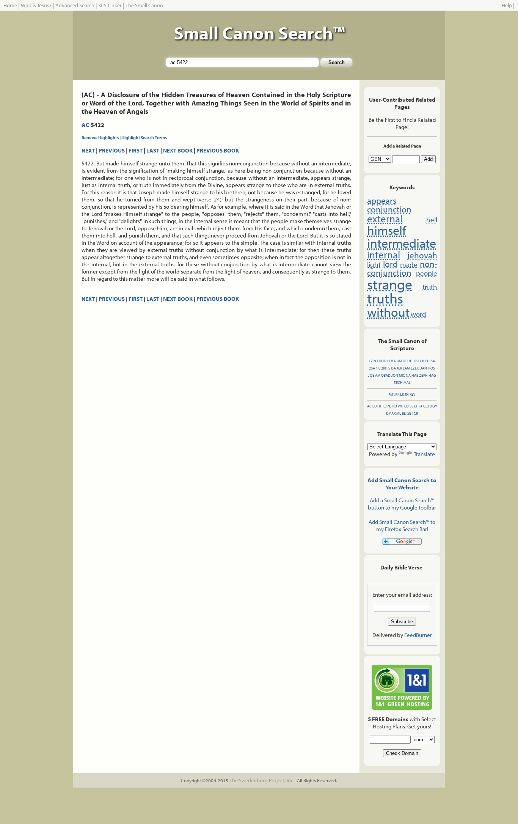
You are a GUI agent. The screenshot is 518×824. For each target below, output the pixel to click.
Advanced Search (74, 5)
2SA (372, 368)
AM (377, 375)
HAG (432, 375)
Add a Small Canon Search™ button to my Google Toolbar (402, 504)
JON (394, 375)
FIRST (136, 150)
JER (399, 368)
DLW (433, 406)
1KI (378, 368)
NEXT (88, 150)
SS (411, 406)
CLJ (426, 406)
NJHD (392, 406)
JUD (425, 361)
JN (407, 394)
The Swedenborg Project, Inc (261, 780)
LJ (385, 406)
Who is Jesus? (36, 5)
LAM (406, 368)
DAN (423, 368)
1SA (432, 361)
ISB (409, 413)
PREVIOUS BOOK (217, 150)
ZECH (398, 382)
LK (402, 394)
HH (380, 406)
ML (398, 413)
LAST (152, 150)
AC (85, 125)
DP (388, 413)
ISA (393, 368)
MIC (402, 375)
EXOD (381, 361)
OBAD (386, 375)
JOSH (416, 361)
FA (420, 406)
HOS (431, 368)
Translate (424, 454)
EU (374, 406)
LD (406, 406)
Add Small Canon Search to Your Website (401, 483)
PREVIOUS (112, 150)
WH (400, 406)
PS (388, 368)
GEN (372, 361)
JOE (371, 375)
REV (413, 394)
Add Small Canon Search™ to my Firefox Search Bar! (402, 525)
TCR (415, 413)
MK (396, 394)
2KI (383, 368)
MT (391, 394)
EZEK (415, 368)
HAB (414, 375)
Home (10, 5)
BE (404, 413)
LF (416, 406)
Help (507, 5)
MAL (407, 382)
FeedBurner (418, 634)
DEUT (407, 361)
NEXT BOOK (178, 150)
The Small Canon (144, 5)
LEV (390, 361)
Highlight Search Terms (144, 137)
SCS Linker (110, 5)
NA (408, 375)
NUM (398, 361)
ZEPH (423, 375)
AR (393, 413)
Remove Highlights (100, 137)
